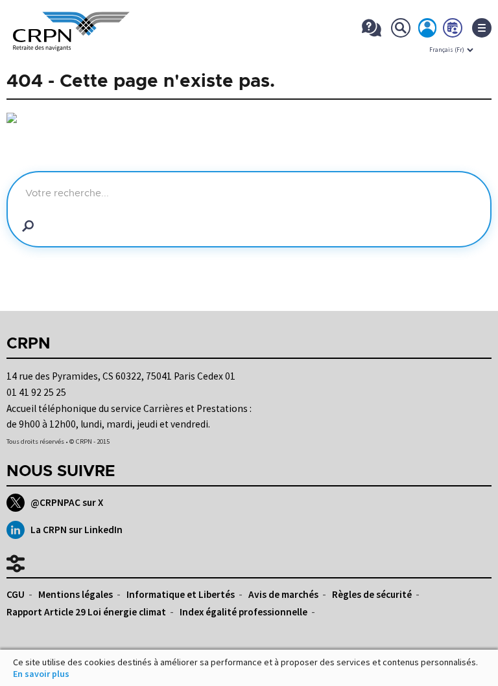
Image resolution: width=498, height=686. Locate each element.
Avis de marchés (283, 594)
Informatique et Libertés (180, 594)
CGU (15, 594)
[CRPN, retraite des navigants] (71, 42)
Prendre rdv (453, 30)
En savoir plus (41, 674)
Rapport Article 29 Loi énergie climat (86, 612)
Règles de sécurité (372, 594)
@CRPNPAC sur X (66, 502)
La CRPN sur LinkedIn (76, 529)
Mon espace (428, 30)
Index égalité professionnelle (243, 612)
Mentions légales (75, 594)
